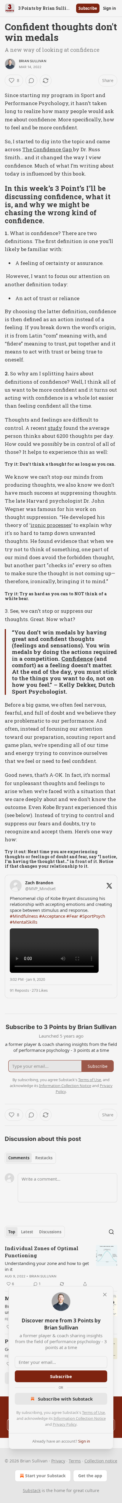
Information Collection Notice (80, 1418)
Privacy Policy (64, 1424)
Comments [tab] (18, 1157)
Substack (32, 1490)
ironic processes (50, 525)
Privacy (58, 1461)
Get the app (90, 1475)
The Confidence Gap (47, 149)
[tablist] (30, 1158)
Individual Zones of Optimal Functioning (41, 1252)
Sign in (109, 8)
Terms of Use (93, 1412)
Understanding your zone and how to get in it (47, 1266)
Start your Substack (45, 1475)
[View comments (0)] (31, 80)
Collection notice (100, 1461)
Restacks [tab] (43, 1157)
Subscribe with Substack (65, 1399)
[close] (105, 1294)
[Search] (111, 1232)
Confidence (77, 658)
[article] (61, 1266)
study (55, 428)
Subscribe (87, 8)
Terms (75, 1461)
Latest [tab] (27, 1231)
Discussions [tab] (50, 1231)
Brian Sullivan (32, 61)
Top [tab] (11, 1231)
